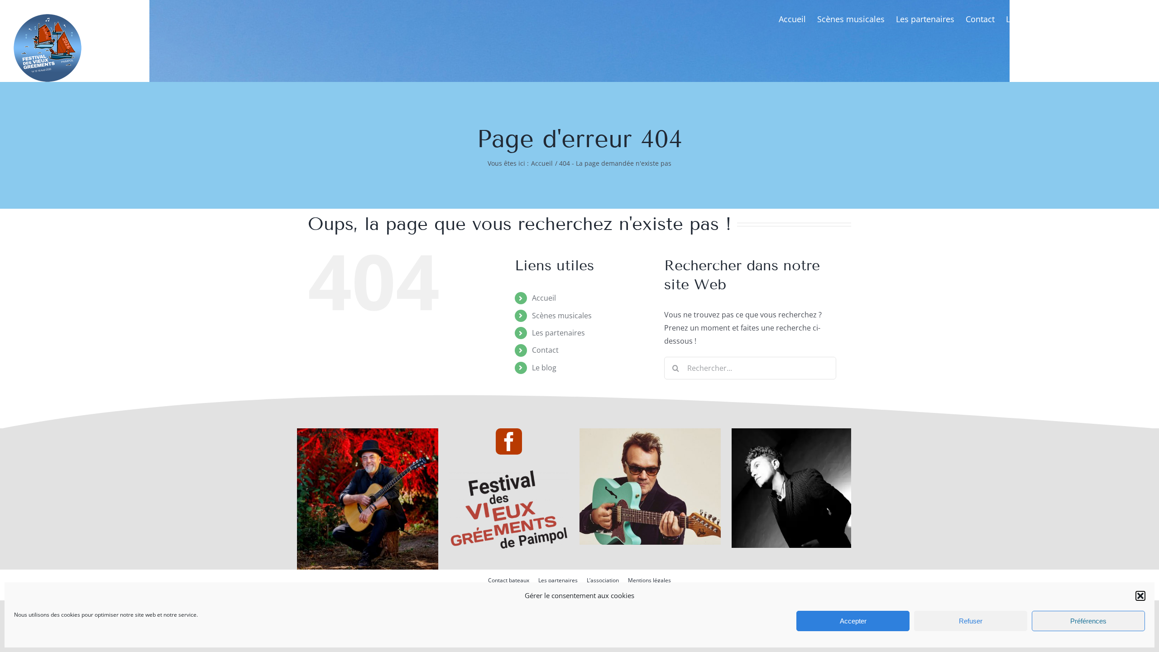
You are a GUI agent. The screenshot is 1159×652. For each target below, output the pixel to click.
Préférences (1088, 621)
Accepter (853, 621)
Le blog (544, 368)
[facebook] (509, 441)
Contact (545, 350)
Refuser (970, 621)
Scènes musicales (562, 316)
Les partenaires (558, 333)
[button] (1140, 595)
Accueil (544, 298)
